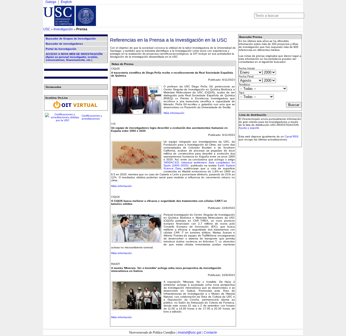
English (66, 2)
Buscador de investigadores (64, 43)
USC (46, 29)
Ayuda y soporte (249, 127)
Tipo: (242, 92)
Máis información (174, 112)
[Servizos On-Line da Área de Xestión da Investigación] (76, 108)
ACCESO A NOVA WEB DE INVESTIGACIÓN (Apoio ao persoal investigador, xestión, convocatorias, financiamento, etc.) (74, 56)
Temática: (245, 84)
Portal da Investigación (61, 48)
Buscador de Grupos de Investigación (71, 38)
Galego (50, 2)
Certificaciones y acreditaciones (92, 117)
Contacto (210, 332)
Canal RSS (291, 136)
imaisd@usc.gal (189, 332)
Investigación (63, 29)
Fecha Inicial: (247, 68)
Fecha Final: (246, 76)
